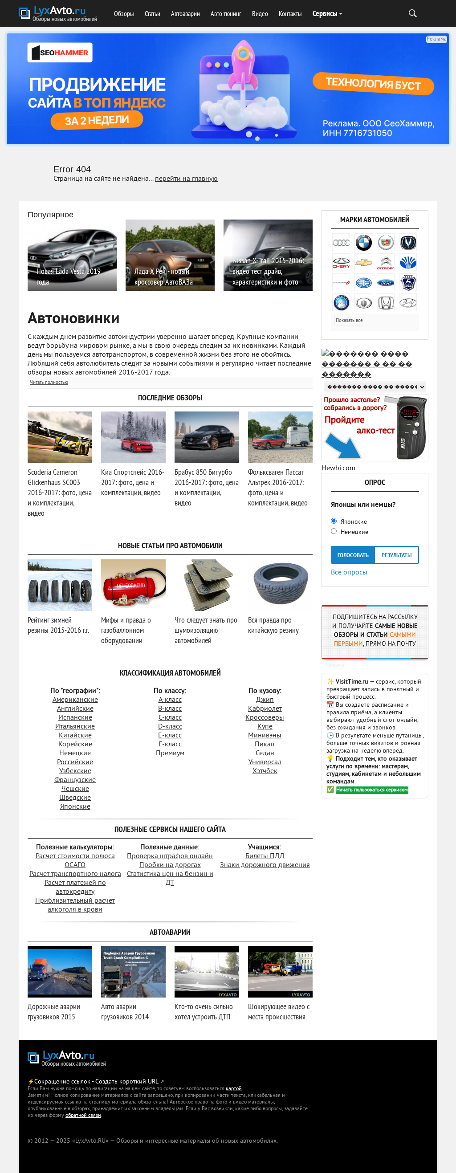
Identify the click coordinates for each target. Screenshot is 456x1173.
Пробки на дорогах (170, 865)
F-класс (170, 744)
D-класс (170, 726)
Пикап (265, 744)
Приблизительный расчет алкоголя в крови (75, 905)
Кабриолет (265, 709)
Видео (260, 13)
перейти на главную (186, 179)
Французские (75, 780)
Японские (75, 806)
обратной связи (83, 1115)
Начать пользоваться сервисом (372, 790)
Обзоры (124, 13)
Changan (408, 242)
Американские (75, 700)
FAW (363, 282)
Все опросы (349, 571)
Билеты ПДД (265, 856)
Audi (341, 242)
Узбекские (75, 771)
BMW (363, 242)
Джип (265, 700)
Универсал (264, 762)
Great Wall (363, 302)
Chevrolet (363, 262)
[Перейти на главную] (59, 14)
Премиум (170, 753)
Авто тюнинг (226, 13)
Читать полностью (49, 382)
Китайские (75, 735)
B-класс (170, 709)
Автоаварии (185, 13)
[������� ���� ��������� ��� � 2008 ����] (375, 375)
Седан (265, 753)
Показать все (349, 321)
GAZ (408, 282)
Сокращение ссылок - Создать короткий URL (96, 1082)
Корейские (75, 744)
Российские (75, 762)
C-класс (170, 717)
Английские (75, 709)
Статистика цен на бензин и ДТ (170, 879)
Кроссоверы (264, 717)
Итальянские (75, 726)
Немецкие (75, 753)
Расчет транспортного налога (75, 874)
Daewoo (408, 262)
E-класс (170, 735)
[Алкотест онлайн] (375, 459)
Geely (341, 302)
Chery (341, 262)
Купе (265, 726)
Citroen (386, 262)
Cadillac (386, 242)
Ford (386, 282)
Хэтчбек (264, 771)
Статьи (152, 13)
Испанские (75, 717)
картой (234, 1089)
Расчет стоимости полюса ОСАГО (75, 861)
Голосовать (353, 555)
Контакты (290, 13)
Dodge (341, 282)
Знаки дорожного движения (265, 865)
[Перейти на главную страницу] (68, 1059)
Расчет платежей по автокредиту (75, 887)
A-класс (170, 700)
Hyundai (408, 302)
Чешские (75, 789)
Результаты (397, 555)
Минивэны (264, 735)
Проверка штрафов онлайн (170, 856)
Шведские (75, 798)
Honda (386, 302)
